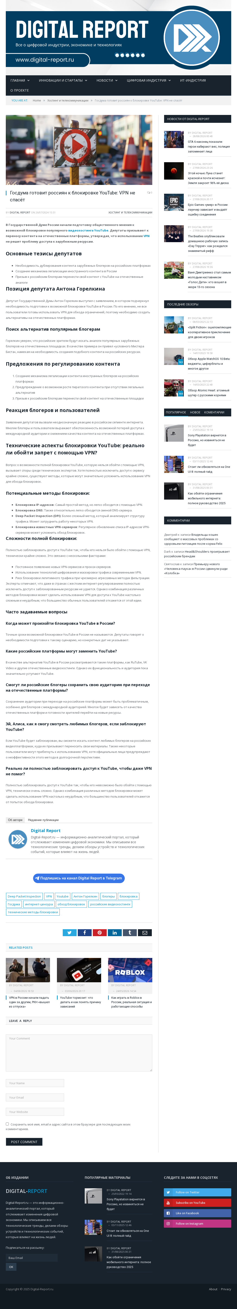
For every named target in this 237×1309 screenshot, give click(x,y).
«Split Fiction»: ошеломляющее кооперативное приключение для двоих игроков (209, 332)
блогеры (108, 896)
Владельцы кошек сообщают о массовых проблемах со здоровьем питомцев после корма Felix (193, 539)
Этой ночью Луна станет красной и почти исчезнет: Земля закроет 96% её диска (208, 178)
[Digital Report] (118, 36)
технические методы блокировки (33, 912)
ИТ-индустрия (193, 80)
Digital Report (20, 212)
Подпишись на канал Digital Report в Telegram (81, 878)
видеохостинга (81, 230)
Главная (17, 80)
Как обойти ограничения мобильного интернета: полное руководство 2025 (206, 498)
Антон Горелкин (85, 896)
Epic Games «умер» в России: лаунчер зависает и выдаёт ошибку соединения (208, 209)
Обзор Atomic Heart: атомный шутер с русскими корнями (208, 393)
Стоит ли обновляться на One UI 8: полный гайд (209, 469)
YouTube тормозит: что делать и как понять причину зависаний (80, 1002)
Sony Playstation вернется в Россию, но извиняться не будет (207, 440)
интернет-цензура (39, 904)
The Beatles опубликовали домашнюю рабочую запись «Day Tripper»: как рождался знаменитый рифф (208, 244)
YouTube (101, 230)
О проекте (19, 90)
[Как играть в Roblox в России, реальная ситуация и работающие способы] (130, 972)
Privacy (226, 1289)
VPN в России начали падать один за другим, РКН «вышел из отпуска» (29, 1002)
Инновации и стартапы (61, 80)
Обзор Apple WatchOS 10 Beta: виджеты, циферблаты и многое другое (209, 363)
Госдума (14, 904)
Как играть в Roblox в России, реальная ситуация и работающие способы (131, 1002)
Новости (105, 80)
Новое (195, 412)
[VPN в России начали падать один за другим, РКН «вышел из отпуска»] (28, 972)
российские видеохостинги (110, 904)
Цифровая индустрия (146, 80)
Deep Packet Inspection (24, 896)
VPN (146, 236)
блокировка (128, 896)
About (213, 1289)
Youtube (63, 896)
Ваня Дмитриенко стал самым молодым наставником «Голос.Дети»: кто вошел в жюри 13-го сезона (209, 280)
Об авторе (15, 820)
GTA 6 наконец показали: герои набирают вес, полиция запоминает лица (209, 146)
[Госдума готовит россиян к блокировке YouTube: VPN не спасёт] (79, 150)
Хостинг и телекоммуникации (130, 212)
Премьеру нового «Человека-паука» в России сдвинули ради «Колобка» (196, 568)
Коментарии (214, 412)
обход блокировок (71, 904)
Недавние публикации (43, 820)
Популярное (176, 412)
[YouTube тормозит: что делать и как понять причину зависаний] (79, 972)
